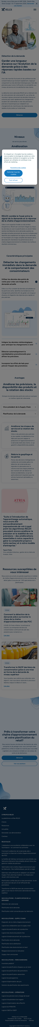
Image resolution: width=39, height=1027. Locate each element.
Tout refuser (13, 180)
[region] (19, 167)
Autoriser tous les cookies (13, 173)
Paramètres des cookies (18, 168)
